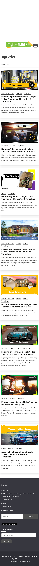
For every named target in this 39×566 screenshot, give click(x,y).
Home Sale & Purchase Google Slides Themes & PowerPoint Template (19, 305)
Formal (12, 348)
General (25, 243)
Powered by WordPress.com (19, 561)
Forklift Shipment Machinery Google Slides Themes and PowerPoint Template (18, 99)
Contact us (7, 507)
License (6, 490)
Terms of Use (7, 500)
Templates (27, 93)
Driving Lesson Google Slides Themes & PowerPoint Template (19, 403)
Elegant (12, 146)
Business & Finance (7, 93)
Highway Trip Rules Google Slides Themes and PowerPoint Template (18, 150)
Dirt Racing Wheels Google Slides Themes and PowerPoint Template (18, 197)
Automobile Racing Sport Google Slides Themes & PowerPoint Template (17, 454)
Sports (3, 193)
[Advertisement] (19, 19)
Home (3, 64)
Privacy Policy (8, 510)
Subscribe (6, 541)
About (5, 503)
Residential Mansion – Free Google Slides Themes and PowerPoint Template (18, 251)
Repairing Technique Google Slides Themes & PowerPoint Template (18, 353)
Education (19, 93)
